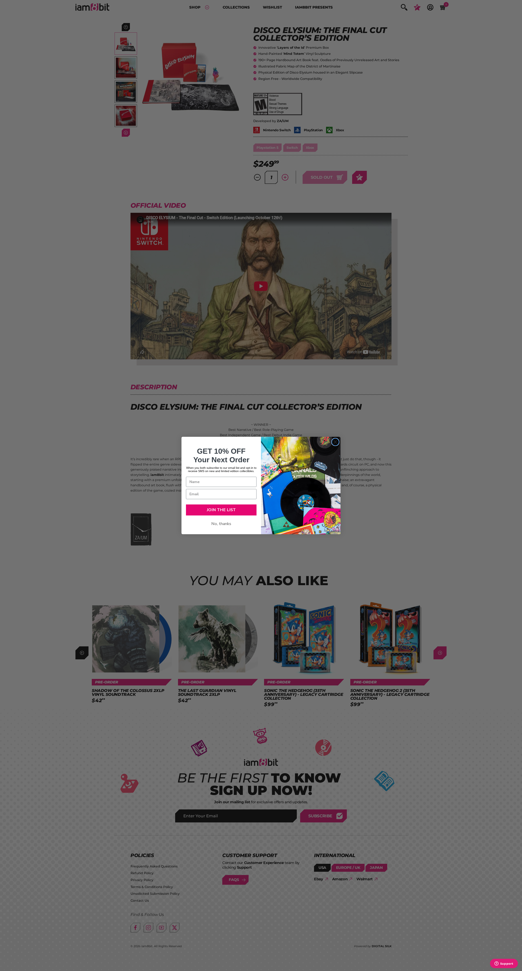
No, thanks (221, 523)
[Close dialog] (335, 442)
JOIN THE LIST (221, 510)
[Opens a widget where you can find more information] (504, 964)
